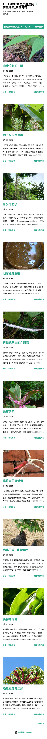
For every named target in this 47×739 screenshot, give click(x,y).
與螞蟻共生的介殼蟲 (16, 342)
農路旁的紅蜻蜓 (13, 481)
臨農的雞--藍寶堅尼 (15, 550)
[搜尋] (36, 4)
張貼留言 (11, 92)
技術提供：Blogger (25, 732)
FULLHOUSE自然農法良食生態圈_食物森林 (18, 5)
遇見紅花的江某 (13, 688)
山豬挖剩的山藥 (13, 66)
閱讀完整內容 (39, 92)
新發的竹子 (10, 204)
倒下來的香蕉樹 (13, 135)
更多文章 (40, 723)
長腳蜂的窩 (10, 619)
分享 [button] (4, 92)
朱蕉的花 (8, 412)
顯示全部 (39, 26)
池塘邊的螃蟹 (11, 273)
